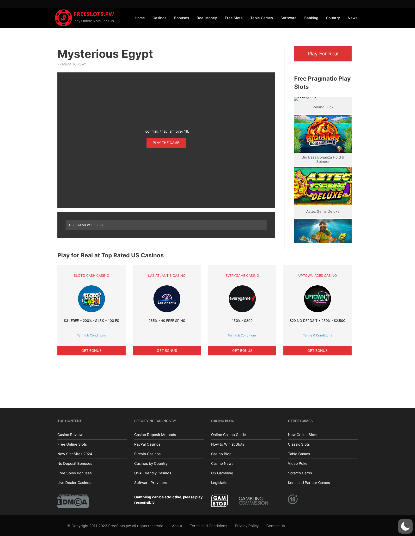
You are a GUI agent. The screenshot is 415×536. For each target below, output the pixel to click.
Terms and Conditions (208, 526)
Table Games (261, 18)
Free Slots (234, 18)
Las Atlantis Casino (167, 275)
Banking (311, 18)
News (352, 18)
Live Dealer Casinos (74, 482)
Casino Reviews (71, 434)
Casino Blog (221, 454)
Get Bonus (91, 350)
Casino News (222, 463)
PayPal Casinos (147, 444)
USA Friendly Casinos (152, 473)
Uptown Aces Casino (317, 275)
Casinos (159, 18)
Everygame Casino (242, 275)
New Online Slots (302, 434)
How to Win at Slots (227, 444)
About (177, 526)
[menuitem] (140, 17)
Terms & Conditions (91, 335)
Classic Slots (299, 444)
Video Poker (298, 463)
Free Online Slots (72, 444)
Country (333, 18)
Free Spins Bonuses (74, 473)
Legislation (220, 482)
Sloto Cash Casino (91, 275)
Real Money (207, 18)
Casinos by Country (151, 463)
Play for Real (323, 54)
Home (140, 18)
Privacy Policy (247, 526)
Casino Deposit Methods (155, 434)
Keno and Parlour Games (309, 482)
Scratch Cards (300, 473)
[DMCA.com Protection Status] (73, 501)
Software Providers (150, 482)
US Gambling (222, 473)
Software (289, 18)
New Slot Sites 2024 (74, 454)
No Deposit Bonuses (74, 463)
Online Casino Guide (228, 434)
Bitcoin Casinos (147, 454)
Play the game (166, 143)
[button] (405, 526)
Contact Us (275, 526)
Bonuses (181, 18)
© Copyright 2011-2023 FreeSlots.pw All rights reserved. (115, 526)
